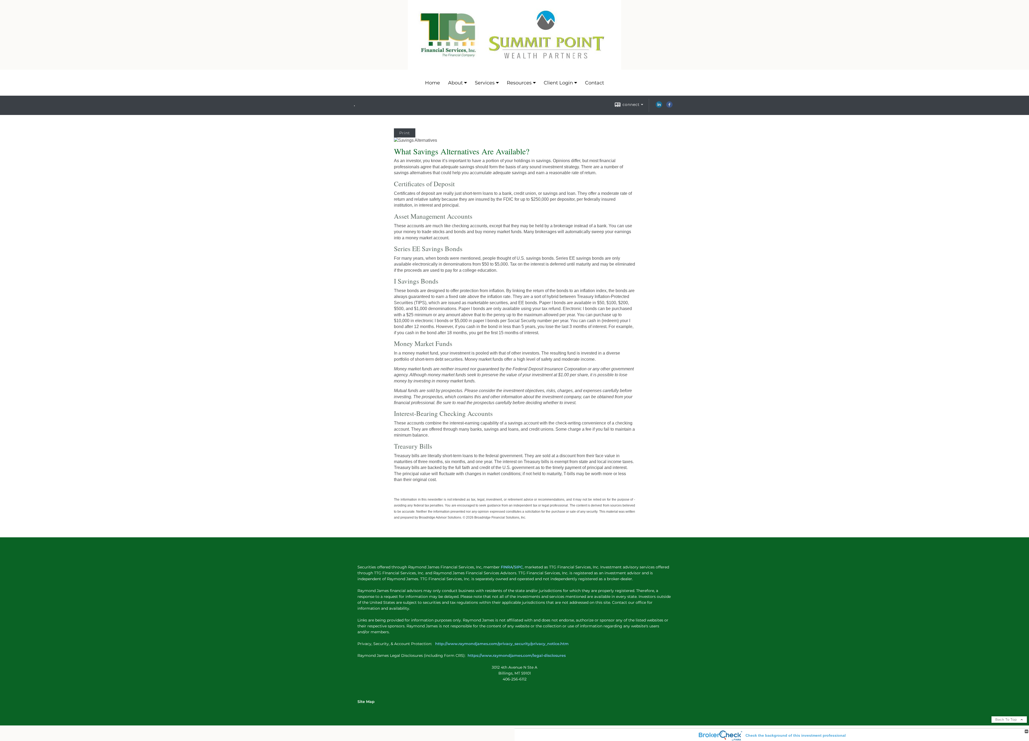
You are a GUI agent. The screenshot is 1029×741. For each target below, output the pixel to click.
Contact (594, 83)
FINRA (506, 567)
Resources (519, 83)
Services (485, 83)
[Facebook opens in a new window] (669, 106)
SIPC (518, 567)
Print (404, 133)
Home (432, 83)
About (455, 83)
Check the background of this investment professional (795, 735)
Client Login (558, 83)
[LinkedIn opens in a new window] (659, 106)
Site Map (366, 701)
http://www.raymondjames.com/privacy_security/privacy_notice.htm (502, 643)
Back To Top (1006, 719)
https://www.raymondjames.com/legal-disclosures (517, 655)
